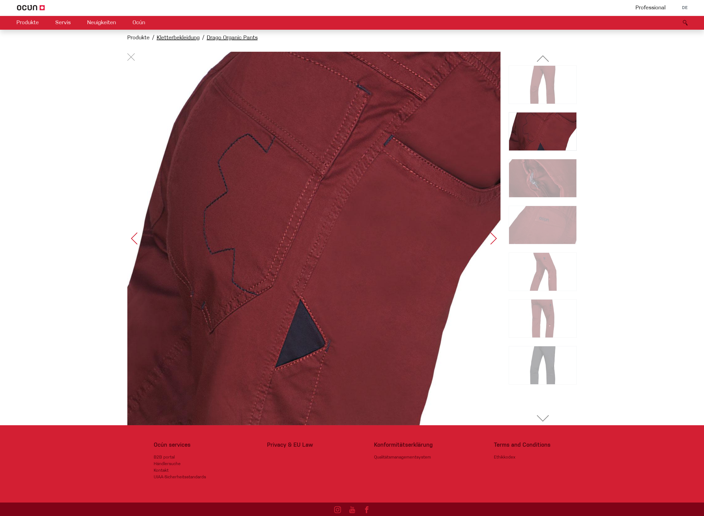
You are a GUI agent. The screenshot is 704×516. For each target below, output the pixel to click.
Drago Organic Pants (232, 38)
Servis (63, 23)
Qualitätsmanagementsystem (402, 457)
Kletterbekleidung (178, 38)
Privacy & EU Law (290, 445)
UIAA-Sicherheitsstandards (180, 477)
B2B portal (164, 457)
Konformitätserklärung (403, 445)
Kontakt (161, 470)
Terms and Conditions (522, 445)
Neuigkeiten (101, 23)
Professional (651, 8)
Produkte (27, 23)
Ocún (139, 23)
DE (685, 8)
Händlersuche (167, 464)
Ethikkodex (504, 457)
